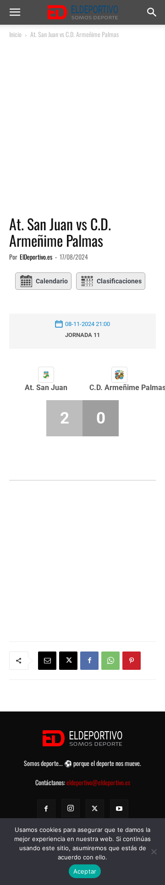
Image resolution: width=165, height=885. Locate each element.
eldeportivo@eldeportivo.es (98, 782)
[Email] (47, 661)
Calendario (52, 281)
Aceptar (85, 871)
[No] (153, 851)
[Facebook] (89, 661)
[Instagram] (70, 808)
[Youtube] (119, 808)
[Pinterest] (131, 661)
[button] (14, 12)
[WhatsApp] (110, 661)
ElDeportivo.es (36, 256)
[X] (68, 661)
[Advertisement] (82, 127)
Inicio (15, 34)
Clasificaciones (119, 281)
